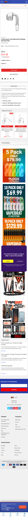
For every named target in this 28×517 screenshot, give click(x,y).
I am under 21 (20, 261)
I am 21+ (8, 261)
